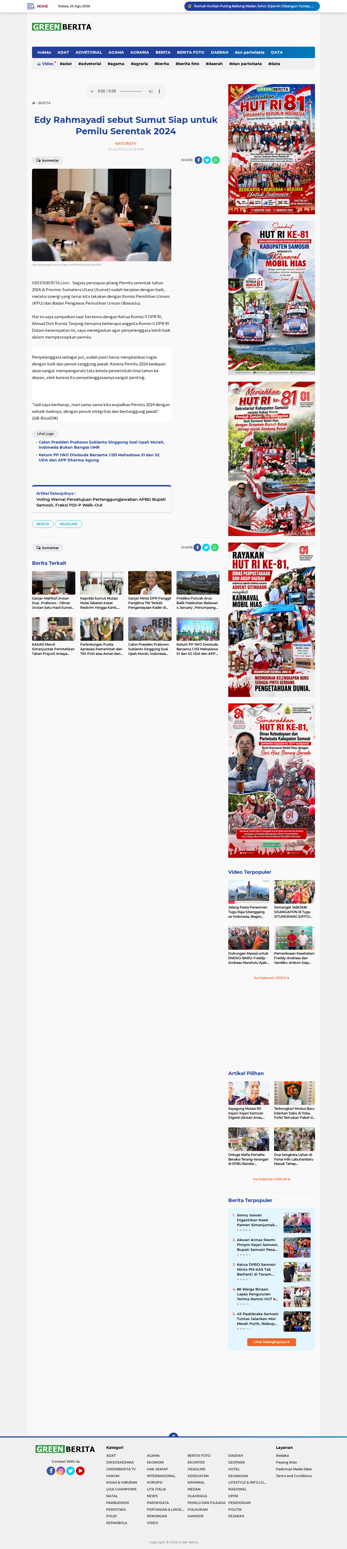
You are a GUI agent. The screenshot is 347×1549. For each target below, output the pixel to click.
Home (42, 6)
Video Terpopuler (249, 872)
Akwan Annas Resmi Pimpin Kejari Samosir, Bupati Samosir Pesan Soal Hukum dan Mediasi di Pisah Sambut (257, 1245)
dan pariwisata (250, 52)
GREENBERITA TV (121, 1469)
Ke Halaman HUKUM (270, 1179)
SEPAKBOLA (116, 1523)
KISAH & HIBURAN (121, 1482)
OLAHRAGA (197, 1496)
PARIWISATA (158, 1503)
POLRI (111, 1516)
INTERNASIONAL (161, 1476)
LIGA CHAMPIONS (121, 1489)
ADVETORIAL (89, 52)
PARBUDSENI (117, 1503)
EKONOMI (155, 1462)
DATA (277, 52)
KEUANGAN (238, 1476)
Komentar (50, 160)
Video (47, 63)
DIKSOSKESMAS (120, 1462)
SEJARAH (236, 1516)
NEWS (152, 1496)
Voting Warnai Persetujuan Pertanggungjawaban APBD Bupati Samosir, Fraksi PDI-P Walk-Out (101, 502)
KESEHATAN (198, 1476)
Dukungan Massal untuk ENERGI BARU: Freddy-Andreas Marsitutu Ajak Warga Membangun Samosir (248, 958)
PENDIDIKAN (239, 1503)
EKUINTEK (196, 1462)
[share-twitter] (207, 160)
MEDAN (194, 1489)
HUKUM (112, 1476)
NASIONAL (237, 1489)
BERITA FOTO (190, 52)
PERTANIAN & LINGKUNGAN (167, 1509)
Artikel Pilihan (246, 1073)
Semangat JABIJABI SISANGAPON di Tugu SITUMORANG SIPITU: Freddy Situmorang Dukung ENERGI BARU (293, 912)
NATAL (112, 1496)
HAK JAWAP (157, 1469)
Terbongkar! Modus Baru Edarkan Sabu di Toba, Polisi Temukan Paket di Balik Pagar (294, 1113)
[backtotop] (173, 1437)
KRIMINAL (196, 1482)
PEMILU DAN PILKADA (207, 1503)
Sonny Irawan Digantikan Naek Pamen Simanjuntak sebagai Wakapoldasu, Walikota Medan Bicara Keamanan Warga (254, 6)
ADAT (63, 52)
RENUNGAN (157, 1516)
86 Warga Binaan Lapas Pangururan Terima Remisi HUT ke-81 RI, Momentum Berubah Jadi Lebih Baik (258, 1294)
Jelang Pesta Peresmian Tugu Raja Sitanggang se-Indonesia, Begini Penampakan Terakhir (247, 912)
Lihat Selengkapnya (270, 1342)
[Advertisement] (271, 1025)
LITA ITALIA (156, 1489)
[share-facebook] (198, 160)
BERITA (163, 52)
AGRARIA (139, 52)
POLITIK (235, 1509)
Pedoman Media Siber (294, 1469)
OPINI (233, 1496)
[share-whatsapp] (216, 160)
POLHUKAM (198, 1509)
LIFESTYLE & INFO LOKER (248, 1482)
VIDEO (152, 1523)
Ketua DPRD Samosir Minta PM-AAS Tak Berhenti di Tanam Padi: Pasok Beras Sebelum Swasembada (258, 1269)
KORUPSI (155, 1482)
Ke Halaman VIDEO (270, 978)
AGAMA (116, 52)
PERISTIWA (116, 1509)
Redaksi (282, 1456)
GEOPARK (236, 1462)
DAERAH (219, 52)
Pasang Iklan (286, 1462)
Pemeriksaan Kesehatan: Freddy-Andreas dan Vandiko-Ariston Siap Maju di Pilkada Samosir (294, 958)
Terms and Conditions (294, 1476)
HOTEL (234, 1469)
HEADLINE (69, 524)
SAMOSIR (196, 1516)
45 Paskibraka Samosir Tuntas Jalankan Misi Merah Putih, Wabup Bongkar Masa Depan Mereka (257, 1319)
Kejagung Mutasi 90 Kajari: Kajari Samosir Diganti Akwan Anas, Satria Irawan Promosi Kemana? (246, 1113)
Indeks (44, 52)
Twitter (72, 1477)
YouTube (84, 1477)
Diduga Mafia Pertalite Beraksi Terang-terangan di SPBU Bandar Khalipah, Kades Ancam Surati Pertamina (248, 1159)
